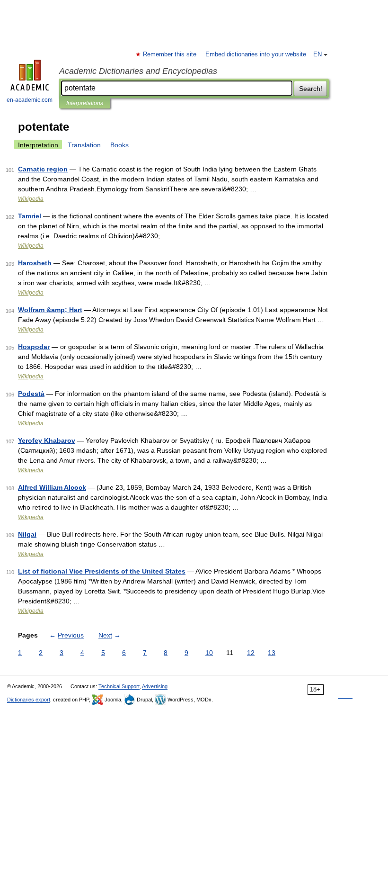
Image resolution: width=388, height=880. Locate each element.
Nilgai (27, 534)
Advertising (155, 686)
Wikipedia (31, 199)
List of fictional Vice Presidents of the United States (101, 571)
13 (271, 652)
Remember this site (170, 54)
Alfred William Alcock (52, 487)
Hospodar (34, 346)
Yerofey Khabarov (46, 440)
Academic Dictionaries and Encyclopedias (138, 71)
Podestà (31, 393)
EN (317, 54)
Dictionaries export (28, 699)
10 (209, 652)
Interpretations (84, 103)
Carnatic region (43, 169)
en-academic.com (30, 100)
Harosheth (35, 263)
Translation (84, 145)
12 (251, 652)
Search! (310, 88)
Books (119, 145)
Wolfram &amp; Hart (50, 310)
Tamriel (29, 216)
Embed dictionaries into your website (255, 54)
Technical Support (119, 686)
